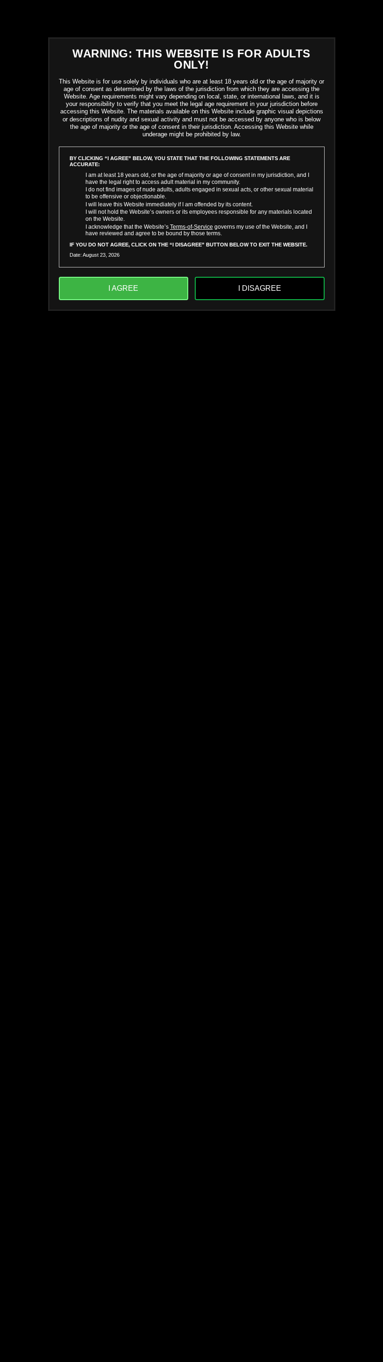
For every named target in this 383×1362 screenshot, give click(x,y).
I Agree (123, 288)
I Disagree (259, 288)
